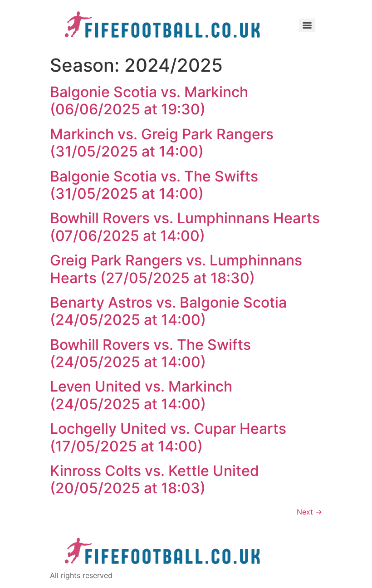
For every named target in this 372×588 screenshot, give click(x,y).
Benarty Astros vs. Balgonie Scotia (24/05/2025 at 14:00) (168, 311)
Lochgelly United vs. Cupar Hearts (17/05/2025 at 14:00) (168, 437)
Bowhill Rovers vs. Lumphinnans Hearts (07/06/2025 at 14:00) (185, 226)
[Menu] (307, 25)
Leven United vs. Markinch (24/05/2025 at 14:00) (141, 394)
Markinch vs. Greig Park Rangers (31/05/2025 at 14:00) (162, 142)
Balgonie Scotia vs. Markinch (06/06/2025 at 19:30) (149, 100)
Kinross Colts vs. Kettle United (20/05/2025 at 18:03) (154, 479)
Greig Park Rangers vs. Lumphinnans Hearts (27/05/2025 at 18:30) (176, 268)
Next (309, 511)
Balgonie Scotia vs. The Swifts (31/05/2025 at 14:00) (154, 184)
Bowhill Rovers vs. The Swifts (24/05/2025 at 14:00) (150, 353)
